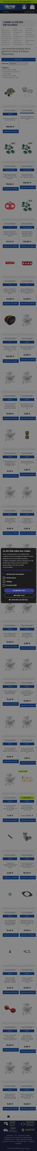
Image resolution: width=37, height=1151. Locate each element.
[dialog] (18, 575)
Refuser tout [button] (19, 595)
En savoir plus (17, 567)
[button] (18, 570)
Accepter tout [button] (19, 590)
